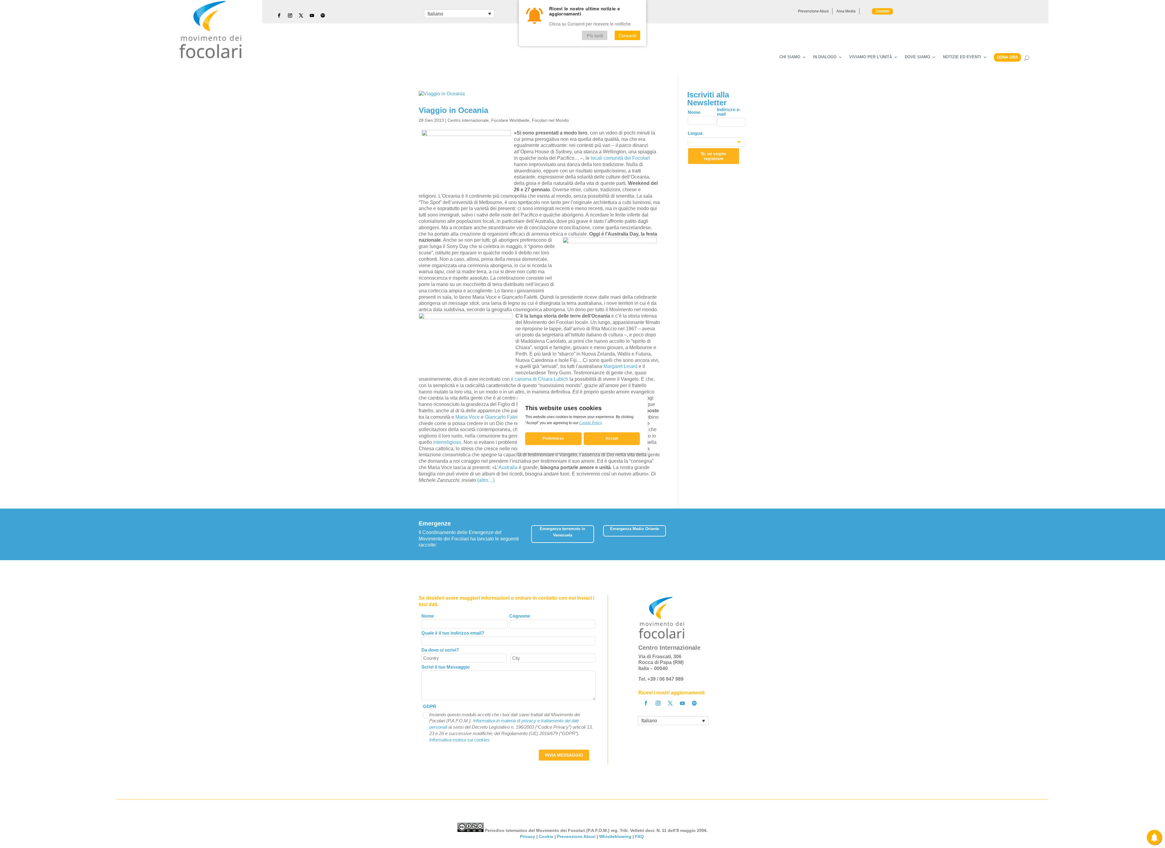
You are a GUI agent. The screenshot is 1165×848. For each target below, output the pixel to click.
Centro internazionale (468, 120)
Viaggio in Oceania (453, 110)
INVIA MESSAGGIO (564, 755)
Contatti (882, 11)
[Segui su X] (301, 15)
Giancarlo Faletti (502, 417)
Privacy (527, 836)
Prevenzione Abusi (813, 11)
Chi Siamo (789, 57)
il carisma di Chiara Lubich (539, 379)
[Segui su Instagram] (290, 15)
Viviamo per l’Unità (870, 57)
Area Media (846, 11)
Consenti (627, 35)
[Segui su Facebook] (279, 15)
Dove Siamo (917, 57)
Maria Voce (467, 417)
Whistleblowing (615, 836)
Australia (508, 467)
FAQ (640, 836)
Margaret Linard (620, 366)
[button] (742, 532)
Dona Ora (1007, 57)
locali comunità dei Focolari (620, 158)
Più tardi (595, 35)
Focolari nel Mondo (550, 120)
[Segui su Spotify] (323, 15)
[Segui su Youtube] (312, 15)
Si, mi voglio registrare (713, 156)
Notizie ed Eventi (962, 57)
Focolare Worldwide (510, 120)
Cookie (546, 836)
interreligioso (447, 442)
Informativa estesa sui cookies (459, 739)
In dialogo (824, 57)
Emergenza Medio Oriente (634, 528)
